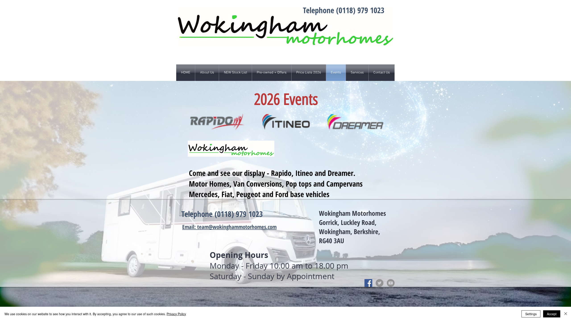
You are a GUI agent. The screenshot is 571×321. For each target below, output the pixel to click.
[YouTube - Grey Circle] (391, 283)
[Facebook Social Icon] (368, 283)
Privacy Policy (176, 314)
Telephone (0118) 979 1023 (343, 10)
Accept (552, 314)
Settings (531, 314)
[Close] (565, 313)
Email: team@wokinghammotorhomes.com (229, 226)
